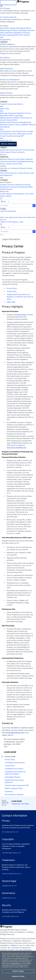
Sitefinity (16, 118)
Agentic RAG (14, 28)
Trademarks (15, 948)
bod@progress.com (9, 898)
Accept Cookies (18, 971)
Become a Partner (17, 173)
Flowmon (11, 125)
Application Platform (7, 115)
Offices (8, 196)
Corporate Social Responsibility (21, 187)
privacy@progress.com (10, 832)
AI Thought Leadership (8, 17)
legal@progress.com (9, 886)
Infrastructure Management (10, 80)
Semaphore (12, 113)
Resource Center (14, 159)
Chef (8, 122)
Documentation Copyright (14, 794)
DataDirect (20, 113)
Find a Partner (5, 173)
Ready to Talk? (18, 222)
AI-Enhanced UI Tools (8, 131)
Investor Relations (6, 194)
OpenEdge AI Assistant (21, 33)
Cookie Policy (12, 291)
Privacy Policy (12, 288)
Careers (3, 196)
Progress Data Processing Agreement (14, 781)
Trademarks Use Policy (20, 804)
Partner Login (29, 173)
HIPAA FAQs (11, 302)
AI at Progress (5, 8)
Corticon (28, 113)
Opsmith (15, 36)
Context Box (8, 33)
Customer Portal (20, 150)
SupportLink (13, 217)
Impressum (9, 791)
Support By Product (7, 150)
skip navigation (8, 2)
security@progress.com (10, 916)
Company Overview (7, 185)
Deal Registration (6, 176)
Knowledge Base (23, 161)
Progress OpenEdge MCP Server (12, 35)
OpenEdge (19, 115)
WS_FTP (9, 140)
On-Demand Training (24, 168)
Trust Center (29, 194)
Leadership (19, 185)
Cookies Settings (18, 976)
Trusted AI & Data (6, 104)
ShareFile (3, 120)
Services (3, 154)
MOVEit (14, 120)
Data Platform (5, 28)
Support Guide (10, 152)
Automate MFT (12, 137)
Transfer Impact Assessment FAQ (17, 785)
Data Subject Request (13, 777)
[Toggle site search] (1, 224)
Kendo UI (29, 118)
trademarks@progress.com (12, 874)
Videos (2, 161)
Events (2, 164)
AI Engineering (5, 39)
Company (4, 180)
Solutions (4, 42)
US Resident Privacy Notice (15, 763)
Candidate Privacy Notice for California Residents (15, 773)
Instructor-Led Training (8, 168)
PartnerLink (22, 217)
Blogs (31, 161)
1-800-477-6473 (6, 222)
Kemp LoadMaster (22, 125)
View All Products (8, 144)
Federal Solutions (6, 93)
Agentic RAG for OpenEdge (16, 30)
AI (1, 6)
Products (4, 102)
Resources (4, 157)
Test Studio (4, 134)
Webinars (29, 159)
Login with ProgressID (8, 211)
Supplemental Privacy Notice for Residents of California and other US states (20, 296)
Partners (4, 171)
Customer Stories (11, 164)
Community (20, 152)
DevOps (3, 122)
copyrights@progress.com (11, 853)
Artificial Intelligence (7, 44)
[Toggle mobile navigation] (1, 234)
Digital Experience (6, 69)
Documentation (10, 161)
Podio (9, 120)
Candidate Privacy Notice (14, 769)
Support (4, 147)
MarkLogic (4, 113)
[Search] (1, 198)
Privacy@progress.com (15, 733)
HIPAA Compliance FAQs (13, 788)
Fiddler (30, 131)
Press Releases (18, 194)
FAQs (20, 164)
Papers (23, 159)
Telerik (22, 118)
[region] (18, 965)
